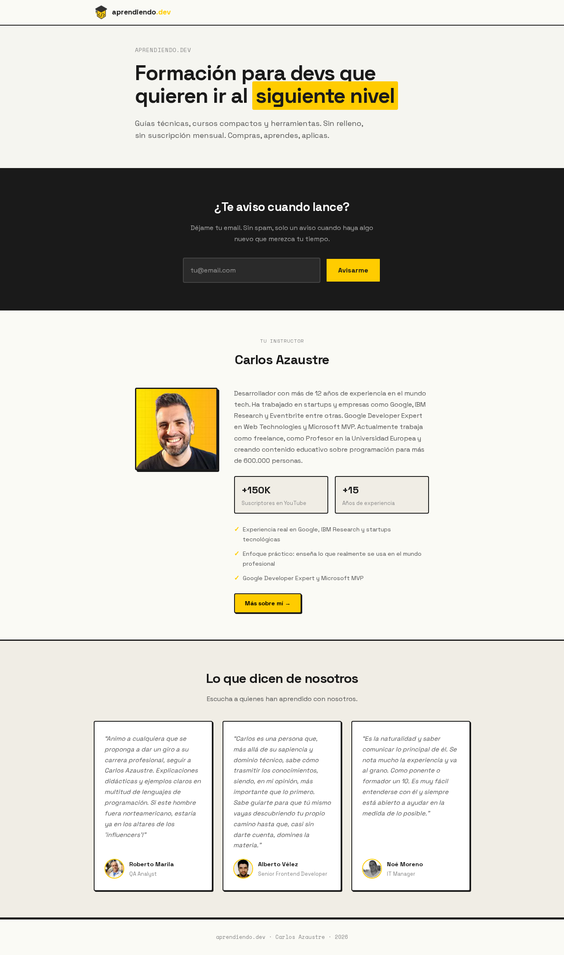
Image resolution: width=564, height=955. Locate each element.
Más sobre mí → (268, 603)
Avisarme (353, 270)
